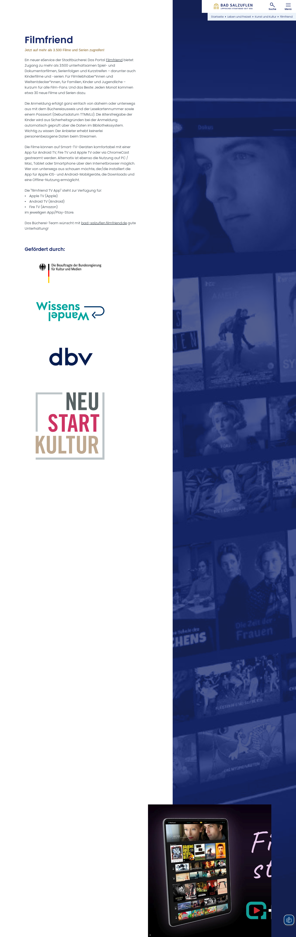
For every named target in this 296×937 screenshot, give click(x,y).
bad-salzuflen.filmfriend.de (104, 223)
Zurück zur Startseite (233, 6)
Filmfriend (114, 60)
